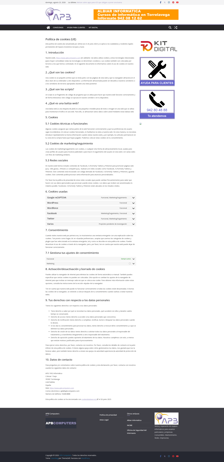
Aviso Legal (104, 420)
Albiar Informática (134, 420)
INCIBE (129, 425)
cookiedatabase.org (89, 399)
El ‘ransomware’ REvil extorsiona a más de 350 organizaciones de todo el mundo (94, 3)
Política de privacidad (108, 415)
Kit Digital (93, 27)
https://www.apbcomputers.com (68, 58)
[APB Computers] (48, 27)
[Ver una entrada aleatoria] (175, 27)
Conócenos (58, 27)
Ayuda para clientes (76, 27)
